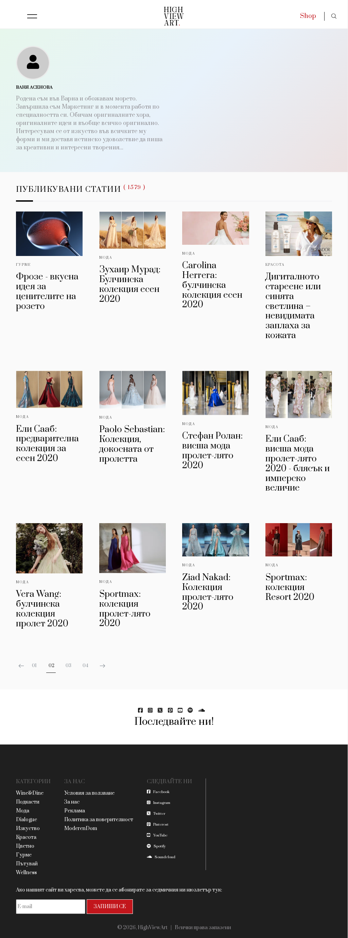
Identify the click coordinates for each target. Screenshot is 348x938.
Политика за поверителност (98, 819)
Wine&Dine (30, 793)
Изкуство (28, 828)
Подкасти (27, 802)
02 (51, 666)
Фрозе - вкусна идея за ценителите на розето (47, 291)
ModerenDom (80, 828)
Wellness (26, 872)
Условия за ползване (89, 793)
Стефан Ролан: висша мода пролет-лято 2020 (212, 450)
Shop (308, 16)
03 (68, 666)
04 (85, 666)
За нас (72, 802)
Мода (105, 258)
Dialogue (26, 819)
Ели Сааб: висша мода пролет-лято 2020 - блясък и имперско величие (297, 464)
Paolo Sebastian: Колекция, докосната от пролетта (132, 444)
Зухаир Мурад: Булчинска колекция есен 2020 (129, 284)
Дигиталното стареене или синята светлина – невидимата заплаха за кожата (293, 306)
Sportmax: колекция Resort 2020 (289, 587)
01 (34, 666)
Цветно (25, 846)
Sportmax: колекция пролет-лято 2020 (125, 609)
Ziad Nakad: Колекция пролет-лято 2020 (207, 592)
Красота (274, 265)
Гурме (23, 265)
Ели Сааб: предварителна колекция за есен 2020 (47, 444)
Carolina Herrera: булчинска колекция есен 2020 (212, 285)
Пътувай (27, 864)
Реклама (74, 811)
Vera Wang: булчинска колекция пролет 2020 (42, 609)
